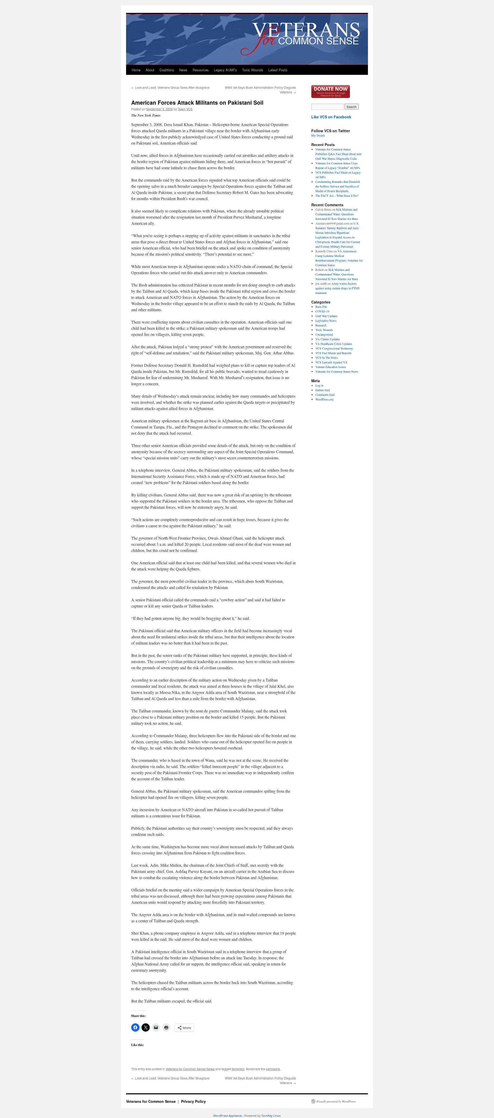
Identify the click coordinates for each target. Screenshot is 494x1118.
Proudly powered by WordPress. (336, 1101)
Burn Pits (321, 307)
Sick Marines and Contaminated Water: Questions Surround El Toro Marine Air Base (336, 214)
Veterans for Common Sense (151, 1101)
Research (321, 325)
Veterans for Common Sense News (190, 1069)
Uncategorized (324, 334)
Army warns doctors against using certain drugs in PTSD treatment (337, 288)
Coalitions (167, 69)
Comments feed (324, 394)
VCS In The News (326, 357)
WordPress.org (324, 399)
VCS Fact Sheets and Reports (333, 353)
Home (136, 69)
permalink (273, 1069)
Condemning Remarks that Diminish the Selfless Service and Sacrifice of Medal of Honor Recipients (337, 186)
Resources (201, 69)
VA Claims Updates (327, 339)
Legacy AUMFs (225, 69)
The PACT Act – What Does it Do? (336, 195)
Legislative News (326, 320)
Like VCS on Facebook (331, 116)
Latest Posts (277, 69)
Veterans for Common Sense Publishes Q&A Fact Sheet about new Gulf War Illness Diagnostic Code (338, 153)
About (150, 69)
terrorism (238, 1069)
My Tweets (318, 135)
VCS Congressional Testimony (334, 348)
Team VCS (185, 109)
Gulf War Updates (326, 316)
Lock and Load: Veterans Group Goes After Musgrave (170, 87)
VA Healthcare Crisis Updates (333, 344)
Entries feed (322, 390)
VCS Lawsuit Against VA (331, 362)
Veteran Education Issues (330, 367)
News (183, 69)
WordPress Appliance (227, 1115)
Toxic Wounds (252, 69)
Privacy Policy (193, 1101)
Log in (319, 385)
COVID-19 (322, 311)
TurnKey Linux (271, 1115)
